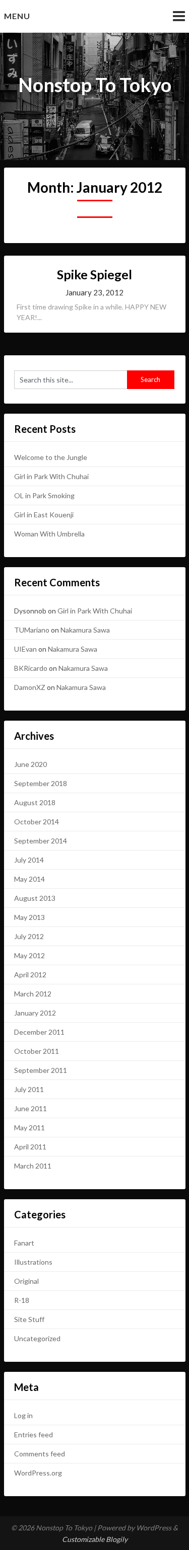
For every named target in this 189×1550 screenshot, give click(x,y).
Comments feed (39, 1453)
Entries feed (33, 1434)
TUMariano (31, 630)
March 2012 (32, 993)
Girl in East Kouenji (44, 514)
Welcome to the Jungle (50, 457)
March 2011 (32, 1165)
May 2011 (29, 1127)
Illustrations (33, 1262)
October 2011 (36, 1051)
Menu (17, 16)
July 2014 (29, 860)
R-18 (21, 1300)
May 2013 (29, 917)
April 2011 (30, 1146)
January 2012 (35, 1013)
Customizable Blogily (95, 1539)
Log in (23, 1415)
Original (26, 1281)
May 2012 (29, 955)
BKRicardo (30, 668)
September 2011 (40, 1070)
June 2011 (30, 1108)
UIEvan (25, 649)
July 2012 (29, 936)
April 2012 (30, 974)
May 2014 (29, 879)
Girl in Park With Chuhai (51, 476)
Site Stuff (29, 1319)
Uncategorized (37, 1338)
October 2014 (36, 821)
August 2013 (34, 898)
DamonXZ (29, 687)
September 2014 (40, 840)
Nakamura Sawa (85, 630)
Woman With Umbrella (49, 533)
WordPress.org (38, 1472)
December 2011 (39, 1032)
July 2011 (29, 1089)
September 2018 (40, 783)
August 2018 (34, 802)
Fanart (24, 1242)
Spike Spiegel (94, 274)
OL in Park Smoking (44, 495)
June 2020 (30, 764)
